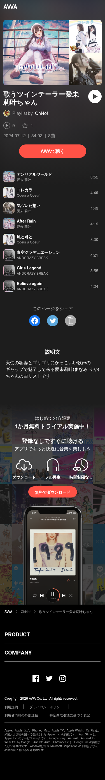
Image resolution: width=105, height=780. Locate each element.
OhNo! (41, 113)
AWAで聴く (52, 151)
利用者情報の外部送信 (21, 715)
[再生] (95, 96)
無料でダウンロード (52, 492)
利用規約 (11, 706)
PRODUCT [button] (17, 634)
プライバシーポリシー (46, 706)
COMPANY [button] (18, 652)
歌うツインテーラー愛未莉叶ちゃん (66, 611)
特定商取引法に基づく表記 (70, 715)
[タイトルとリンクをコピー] (70, 320)
